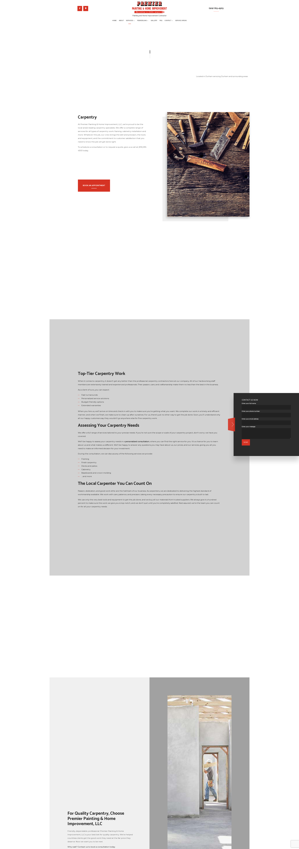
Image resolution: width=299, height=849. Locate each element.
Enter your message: (249, 426)
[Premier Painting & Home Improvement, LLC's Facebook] (79, 8)
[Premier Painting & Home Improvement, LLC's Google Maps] (85, 8)
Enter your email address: (250, 419)
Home (114, 20)
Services (129, 20)
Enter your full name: (249, 403)
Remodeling (142, 20)
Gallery (154, 20)
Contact (168, 20)
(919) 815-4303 (216, 8)
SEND (246, 442)
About (121, 20)
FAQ (161, 20)
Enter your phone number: (251, 411)
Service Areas (181, 20)
